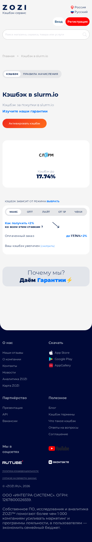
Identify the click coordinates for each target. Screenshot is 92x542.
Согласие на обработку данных (19, 478)
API (5, 414)
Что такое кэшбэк (62, 421)
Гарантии (51, 280)
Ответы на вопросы (63, 427)
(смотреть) (47, 246)
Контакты (9, 366)
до (68, 236)
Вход (59, 21)
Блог (52, 408)
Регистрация (77, 21)
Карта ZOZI (10, 385)
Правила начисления (40, 74)
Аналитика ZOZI (14, 379)
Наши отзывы (12, 352)
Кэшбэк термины (62, 414)
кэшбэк (12, 74)
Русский (81, 11)
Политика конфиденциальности (20, 471)
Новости (9, 372)
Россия (80, 7)
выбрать (53, 201)
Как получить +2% (24, 225)
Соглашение (58, 434)
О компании (11, 359)
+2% (84, 236)
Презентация (12, 408)
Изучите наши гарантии (25, 111)
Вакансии (9, 421)
